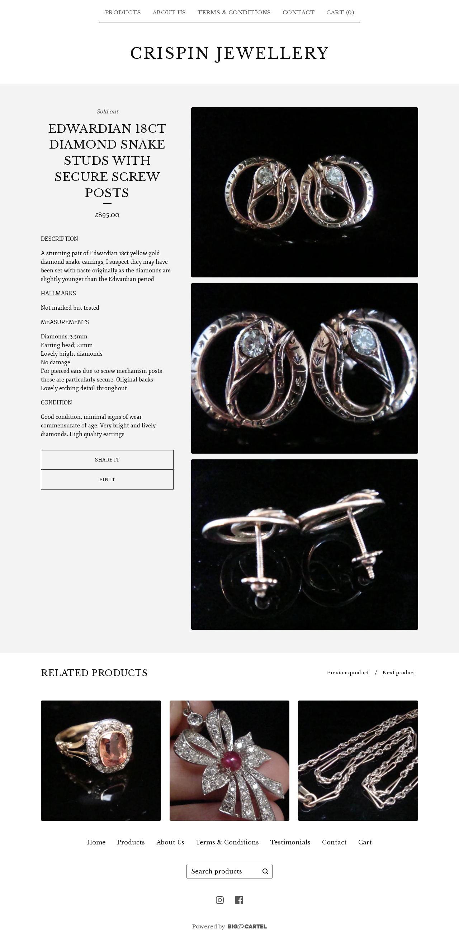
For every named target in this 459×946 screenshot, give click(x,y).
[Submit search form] (265, 871)
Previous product (348, 672)
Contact (299, 12)
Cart (365, 842)
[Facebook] (239, 900)
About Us (169, 12)
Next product (399, 672)
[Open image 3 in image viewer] (304, 544)
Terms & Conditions (234, 12)
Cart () (340, 12)
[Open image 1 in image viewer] (304, 192)
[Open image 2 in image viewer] (304, 368)
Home (96, 842)
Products (123, 12)
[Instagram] (220, 900)
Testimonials (290, 842)
